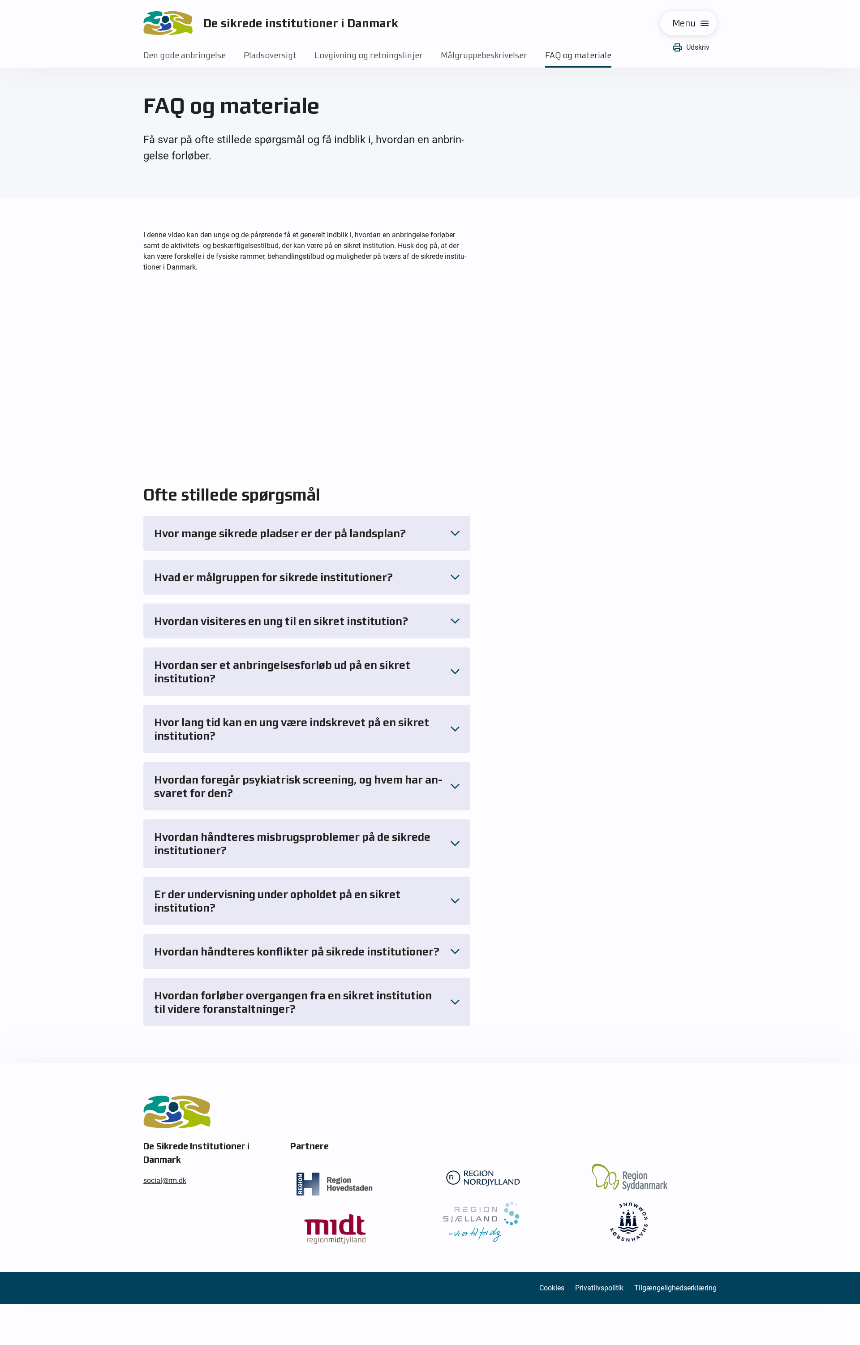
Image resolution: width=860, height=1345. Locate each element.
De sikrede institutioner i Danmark (300, 23)
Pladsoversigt (270, 55)
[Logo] (168, 23)
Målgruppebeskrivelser (484, 55)
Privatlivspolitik (599, 1288)
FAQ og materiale (578, 55)
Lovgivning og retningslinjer (368, 55)
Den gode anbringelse (184, 55)
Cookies (551, 1288)
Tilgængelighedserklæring (675, 1288)
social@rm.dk (164, 1180)
